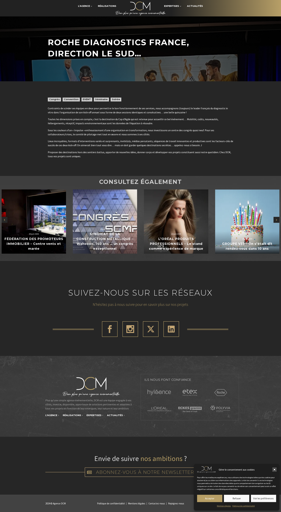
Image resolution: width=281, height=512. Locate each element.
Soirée (116, 99)
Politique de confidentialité (243, 506)
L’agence (84, 6)
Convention (71, 99)
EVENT (87, 99)
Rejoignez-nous (176, 503)
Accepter (209, 498)
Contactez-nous (156, 503)
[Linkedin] (171, 329)
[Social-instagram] (130, 329)
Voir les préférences (263, 498)
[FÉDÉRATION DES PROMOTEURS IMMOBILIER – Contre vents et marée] (34, 221)
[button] (274, 469)
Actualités (195, 6)
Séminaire (101, 99)
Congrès (54, 99)
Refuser (237, 498)
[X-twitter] (151, 329)
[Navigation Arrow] (4, 220)
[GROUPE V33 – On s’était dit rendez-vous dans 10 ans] (247, 221)
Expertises (171, 6)
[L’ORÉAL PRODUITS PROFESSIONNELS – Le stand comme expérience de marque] (176, 221)
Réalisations (107, 6)
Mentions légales (224, 506)
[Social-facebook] (110, 329)
